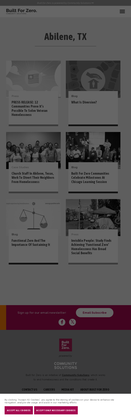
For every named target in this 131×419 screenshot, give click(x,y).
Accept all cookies (19, 410)
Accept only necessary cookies (56, 410)
